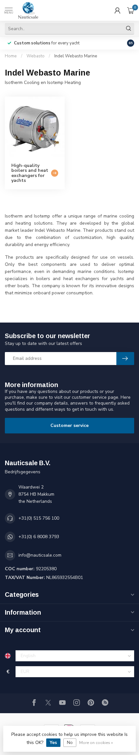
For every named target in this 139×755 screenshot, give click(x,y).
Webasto (36, 56)
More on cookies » (96, 742)
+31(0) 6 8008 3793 (38, 537)
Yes (53, 742)
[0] (130, 10)
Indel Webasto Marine (75, 56)
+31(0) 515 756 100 (38, 518)
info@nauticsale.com (39, 555)
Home (11, 56)
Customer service (69, 425)
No (70, 742)
